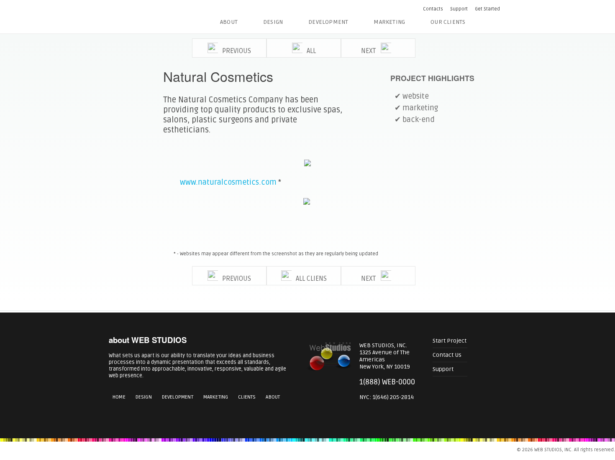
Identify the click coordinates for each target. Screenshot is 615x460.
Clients (247, 397)
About (229, 21)
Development (328, 21)
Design (273, 21)
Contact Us (447, 354)
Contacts (433, 9)
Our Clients (447, 21)
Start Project (449, 340)
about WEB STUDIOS (148, 340)
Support (459, 9)
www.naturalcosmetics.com (228, 182)
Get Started (487, 9)
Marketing (389, 21)
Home (119, 397)
